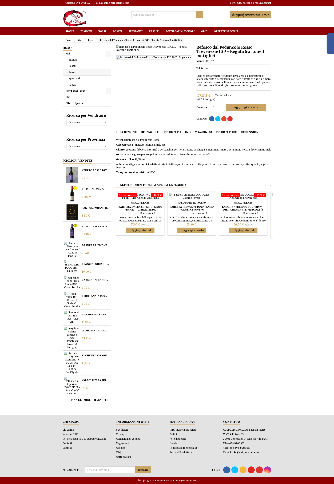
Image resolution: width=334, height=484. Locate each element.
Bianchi (86, 31)
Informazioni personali (183, 429)
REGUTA (209, 61)
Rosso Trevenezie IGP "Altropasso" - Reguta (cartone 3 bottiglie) (95, 189)
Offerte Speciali (226, 31)
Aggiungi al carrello (245, 107)
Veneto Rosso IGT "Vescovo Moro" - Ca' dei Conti (95, 170)
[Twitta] (217, 118)
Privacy (120, 434)
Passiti (154, 31)
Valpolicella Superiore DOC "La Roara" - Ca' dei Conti (95, 380)
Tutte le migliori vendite (90, 400)
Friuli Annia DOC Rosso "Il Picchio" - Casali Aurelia (95, 296)
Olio (204, 31)
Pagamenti (122, 443)
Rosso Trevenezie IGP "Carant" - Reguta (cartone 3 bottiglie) (95, 226)
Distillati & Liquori (180, 31)
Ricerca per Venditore (86, 115)
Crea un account (262, 3)
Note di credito (178, 438)
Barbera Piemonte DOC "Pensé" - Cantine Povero (95, 245)
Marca (200, 61)
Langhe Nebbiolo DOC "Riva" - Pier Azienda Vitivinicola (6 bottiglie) (243, 209)
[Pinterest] (230, 118)
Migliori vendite (77, 160)
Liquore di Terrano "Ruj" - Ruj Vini (95, 314)
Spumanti (136, 31)
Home (70, 31)
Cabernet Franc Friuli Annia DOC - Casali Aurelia (95, 280)
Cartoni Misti (123, 456)
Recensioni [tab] (250, 132)
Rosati (117, 31)
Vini (67, 53)
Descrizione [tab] (126, 132)
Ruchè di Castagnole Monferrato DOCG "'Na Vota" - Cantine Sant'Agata (95, 355)
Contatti (67, 443)
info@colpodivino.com (116, 3)
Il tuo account (182, 421)
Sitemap (67, 447)
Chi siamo (68, 429)
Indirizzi (174, 443)
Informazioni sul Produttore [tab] (211, 132)
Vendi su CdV (70, 434)
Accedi (246, 3)
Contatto (231, 421)
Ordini (173, 434)
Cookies (120, 447)
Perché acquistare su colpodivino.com (84, 438)
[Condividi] (211, 118)
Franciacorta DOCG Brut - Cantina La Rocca (95, 264)
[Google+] (223, 118)
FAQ (118, 452)
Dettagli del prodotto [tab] (161, 132)
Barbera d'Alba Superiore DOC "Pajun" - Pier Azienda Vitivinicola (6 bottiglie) (140, 209)
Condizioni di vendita (128, 438)
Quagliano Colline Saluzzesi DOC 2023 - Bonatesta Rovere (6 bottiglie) (95, 330)
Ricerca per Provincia (85, 139)
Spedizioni (122, 429)
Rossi (102, 31)
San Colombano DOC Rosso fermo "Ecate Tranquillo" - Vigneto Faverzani (95, 208)
